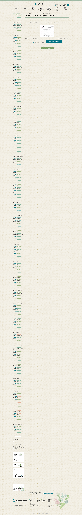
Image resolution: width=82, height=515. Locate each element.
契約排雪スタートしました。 (16, 138)
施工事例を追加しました (16, 381)
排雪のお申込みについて (16, 414)
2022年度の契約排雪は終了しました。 (17, 169)
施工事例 (31, 503)
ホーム (26, 13)
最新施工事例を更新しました (16, 430)
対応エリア (49, 502)
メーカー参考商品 (38, 500)
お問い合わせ (15, 481)
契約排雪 (49, 500)
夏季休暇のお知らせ (15, 22)
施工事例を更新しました (16, 338)
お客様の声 (30, 13)
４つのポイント (44, 501)
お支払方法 (49, 506)
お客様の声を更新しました (16, 41)
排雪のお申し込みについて (16, 261)
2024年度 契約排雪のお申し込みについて (18, 106)
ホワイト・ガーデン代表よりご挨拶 (32, 502)
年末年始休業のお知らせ (16, 244)
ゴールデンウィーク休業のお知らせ (17, 25)
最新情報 (31, 500)
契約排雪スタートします (16, 38)
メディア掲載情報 (38, 504)
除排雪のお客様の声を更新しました (17, 70)
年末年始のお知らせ (15, 35)
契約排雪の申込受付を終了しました (17, 319)
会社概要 (31, 501)
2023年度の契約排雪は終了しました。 (17, 122)
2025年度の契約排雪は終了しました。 (17, 28)
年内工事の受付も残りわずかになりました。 (18, 335)
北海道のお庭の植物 (32, 504)
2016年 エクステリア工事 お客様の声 (63, 38)
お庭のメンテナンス (32, 506)
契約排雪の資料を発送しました (16, 411)
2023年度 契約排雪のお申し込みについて (18, 156)
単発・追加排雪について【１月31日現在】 (18, 234)
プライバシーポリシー (38, 506)
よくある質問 (37, 502)
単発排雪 (49, 501)
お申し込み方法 (50, 505)
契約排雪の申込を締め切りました (17, 93)
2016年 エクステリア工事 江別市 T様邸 (32, 38)
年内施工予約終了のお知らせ (16, 205)
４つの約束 (43, 500)
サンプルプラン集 (32, 505)
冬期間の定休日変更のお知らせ (16, 309)
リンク (37, 505)
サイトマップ (15, 482)
